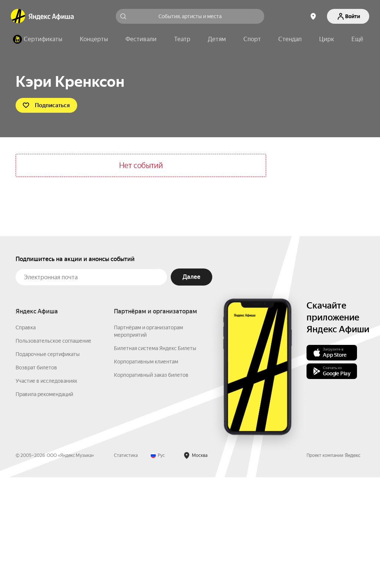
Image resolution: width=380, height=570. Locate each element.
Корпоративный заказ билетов (151, 375)
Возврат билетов (36, 367)
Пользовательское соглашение (53, 341)
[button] (357, 39)
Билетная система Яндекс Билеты (155, 348)
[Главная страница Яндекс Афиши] (18, 16)
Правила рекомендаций (44, 394)
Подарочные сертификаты (48, 354)
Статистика (126, 455)
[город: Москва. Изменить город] (313, 16)
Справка (26, 327)
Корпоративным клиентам (146, 362)
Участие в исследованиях (46, 381)
